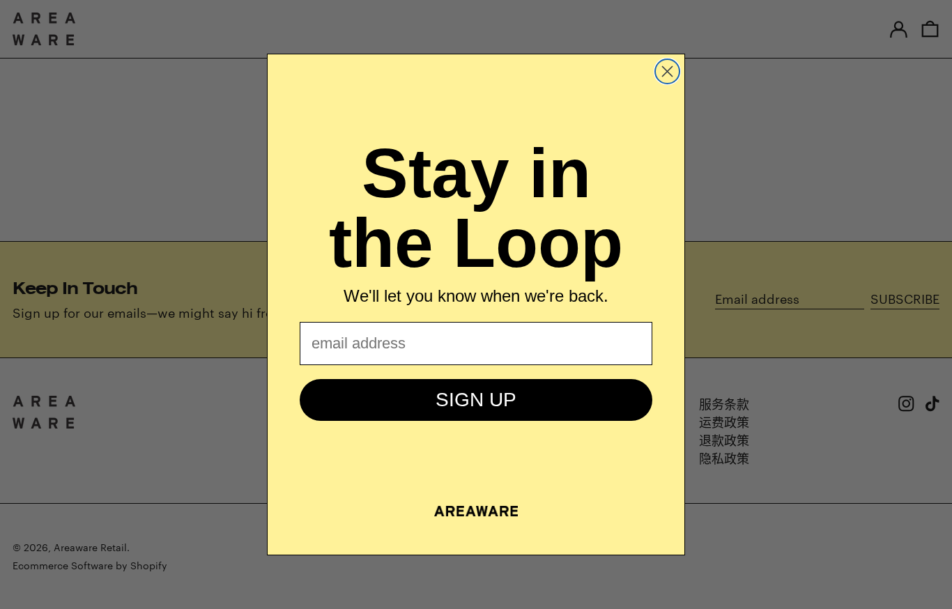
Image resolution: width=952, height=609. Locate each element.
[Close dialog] (667, 71)
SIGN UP (476, 399)
